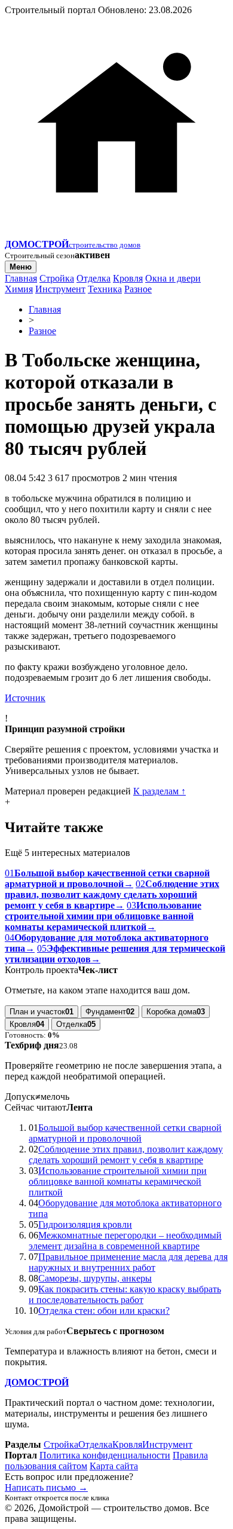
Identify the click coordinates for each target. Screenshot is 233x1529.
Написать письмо (46, 1487)
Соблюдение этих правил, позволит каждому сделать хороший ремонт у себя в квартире (126, 1154)
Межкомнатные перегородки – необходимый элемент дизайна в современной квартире (125, 1240)
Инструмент (60, 289)
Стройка (56, 278)
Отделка (93, 278)
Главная (21, 278)
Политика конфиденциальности (104, 1455)
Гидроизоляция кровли (85, 1224)
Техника (105, 289)
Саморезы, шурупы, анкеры (95, 1278)
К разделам (159, 791)
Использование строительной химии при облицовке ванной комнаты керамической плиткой (118, 1181)
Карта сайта (114, 1466)
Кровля (128, 278)
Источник (25, 698)
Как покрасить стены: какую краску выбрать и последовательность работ (125, 1294)
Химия (19, 289)
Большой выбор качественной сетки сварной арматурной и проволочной (125, 1133)
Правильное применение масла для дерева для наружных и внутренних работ (128, 1262)
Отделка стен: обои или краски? (104, 1310)
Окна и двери (173, 278)
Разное (138, 289)
